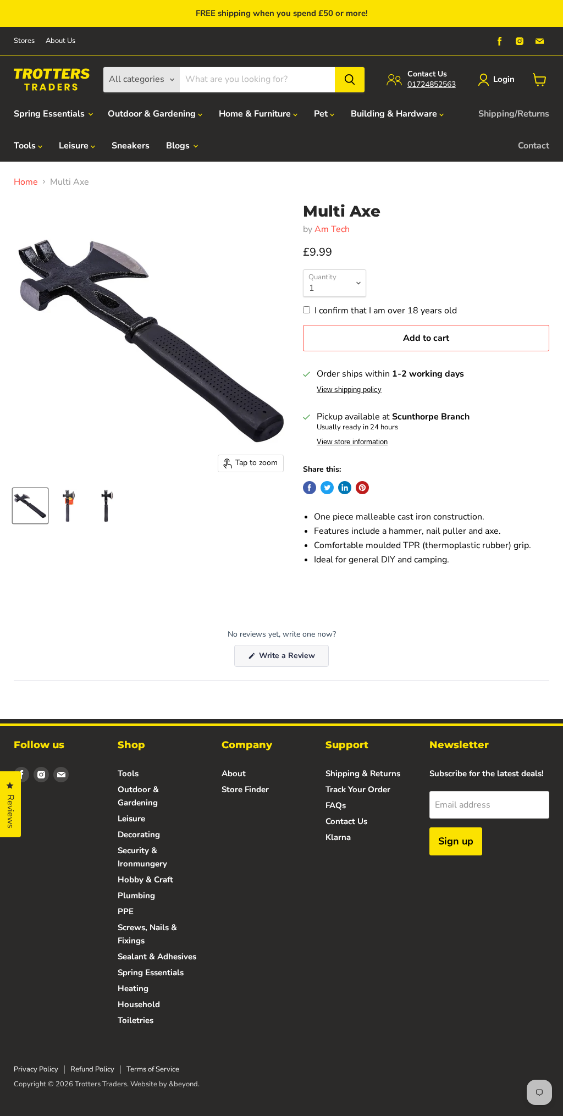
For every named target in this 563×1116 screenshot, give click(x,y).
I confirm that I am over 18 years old (385, 311)
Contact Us (346, 821)
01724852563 (431, 84)
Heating (133, 988)
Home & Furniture (256, 114)
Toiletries (135, 1020)
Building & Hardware (395, 114)
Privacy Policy (36, 1069)
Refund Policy (92, 1069)
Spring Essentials (50, 114)
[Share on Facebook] (309, 487)
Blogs (179, 146)
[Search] (350, 79)
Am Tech (332, 229)
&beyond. (184, 1084)
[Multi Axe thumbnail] (30, 505)
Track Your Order (357, 789)
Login (504, 79)
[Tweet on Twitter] (327, 487)
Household (139, 1004)
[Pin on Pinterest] (362, 487)
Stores (24, 41)
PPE (126, 911)
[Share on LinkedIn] (344, 487)
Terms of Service (152, 1069)
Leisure (75, 146)
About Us (60, 41)
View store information (352, 442)
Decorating (139, 834)
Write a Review (293, 658)
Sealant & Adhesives (157, 956)
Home (26, 182)
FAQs (335, 805)
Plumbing (136, 895)
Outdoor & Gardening (153, 114)
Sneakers (131, 146)
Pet (322, 114)
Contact (533, 146)
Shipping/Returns (513, 114)
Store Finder (245, 789)
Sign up (455, 841)
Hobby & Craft (145, 879)
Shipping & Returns (362, 773)
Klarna (338, 837)
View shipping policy (349, 390)
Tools (26, 146)
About (234, 773)
